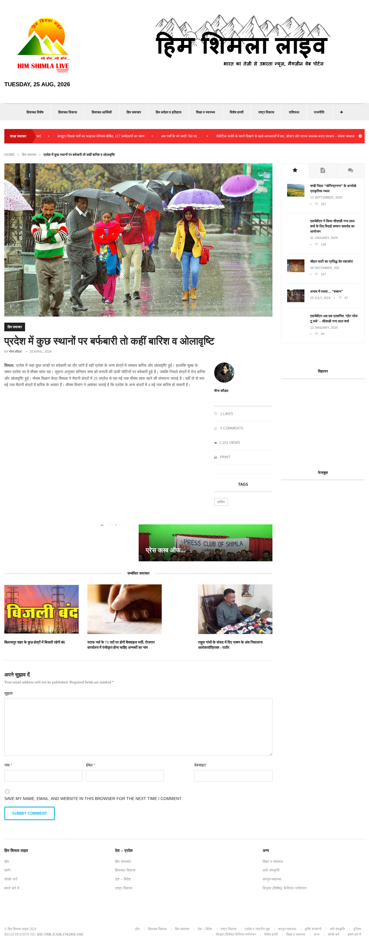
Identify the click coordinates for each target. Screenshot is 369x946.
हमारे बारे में (354, 934)
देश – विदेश (123, 879)
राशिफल (294, 112)
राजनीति (319, 112)
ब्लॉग (7, 870)
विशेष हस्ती (237, 112)
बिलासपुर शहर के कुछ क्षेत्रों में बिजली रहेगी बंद (34, 642)
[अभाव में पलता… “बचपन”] (295, 301)
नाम (8, 765)
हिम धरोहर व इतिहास (168, 112)
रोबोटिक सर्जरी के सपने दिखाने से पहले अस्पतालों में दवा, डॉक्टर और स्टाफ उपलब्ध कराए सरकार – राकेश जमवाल (264, 136)
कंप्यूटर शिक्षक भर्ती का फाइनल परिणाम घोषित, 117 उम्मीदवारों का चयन (79, 136)
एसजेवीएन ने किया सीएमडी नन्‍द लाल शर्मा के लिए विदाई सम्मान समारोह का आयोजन (332, 226)
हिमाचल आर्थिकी (102, 112)
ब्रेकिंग (221, 502)
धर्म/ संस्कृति (271, 870)
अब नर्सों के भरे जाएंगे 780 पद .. (159, 136)
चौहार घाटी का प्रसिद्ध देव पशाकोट (331, 261)
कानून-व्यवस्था (272, 879)
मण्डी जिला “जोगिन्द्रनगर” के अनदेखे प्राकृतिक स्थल (333, 188)
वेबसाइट (200, 765)
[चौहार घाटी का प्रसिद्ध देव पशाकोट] (295, 271)
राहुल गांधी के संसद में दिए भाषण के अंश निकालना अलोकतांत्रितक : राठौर (230, 645)
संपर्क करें (10, 879)
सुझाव (8, 693)
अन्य (316, 934)
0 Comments (231, 428)
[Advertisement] (325, 421)
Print (224, 457)
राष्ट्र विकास (266, 112)
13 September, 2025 (326, 197)
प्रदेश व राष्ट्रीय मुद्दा (257, 929)
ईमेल (90, 765)
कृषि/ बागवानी (313, 929)
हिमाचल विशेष (35, 112)
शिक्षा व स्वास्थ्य (205, 112)
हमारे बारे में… (13, 888)
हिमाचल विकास (67, 112)
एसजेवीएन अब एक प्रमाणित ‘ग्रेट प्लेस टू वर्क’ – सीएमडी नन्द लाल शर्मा (333, 318)
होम (6, 861)
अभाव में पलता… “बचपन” (326, 291)
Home (9, 155)
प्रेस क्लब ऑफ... (166, 550)
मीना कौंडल (15, 351)
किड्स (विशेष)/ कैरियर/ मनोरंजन (284, 888)
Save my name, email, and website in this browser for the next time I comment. (93, 798)
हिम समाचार (134, 112)
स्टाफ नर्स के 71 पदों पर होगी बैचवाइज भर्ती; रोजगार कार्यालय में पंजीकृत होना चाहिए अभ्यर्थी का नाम (121, 645)
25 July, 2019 (320, 298)
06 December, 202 (324, 268)
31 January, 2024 (324, 238)
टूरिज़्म (357, 929)
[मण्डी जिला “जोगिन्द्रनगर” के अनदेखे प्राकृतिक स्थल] (295, 195)
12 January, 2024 (324, 327)
